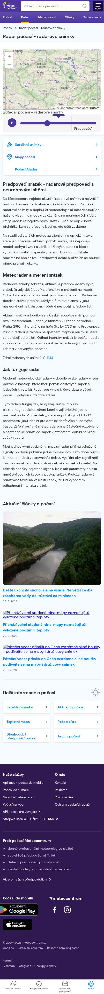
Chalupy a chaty (45, 966)
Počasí (7, 17)
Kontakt (60, 783)
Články (69, 17)
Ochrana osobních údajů (72, 804)
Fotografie (24, 966)
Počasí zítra (67, 721)
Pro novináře (64, 797)
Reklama (61, 790)
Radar (25, 17)
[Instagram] (67, 914)
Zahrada (9, 966)
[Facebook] (55, 914)
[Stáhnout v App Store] (17, 924)
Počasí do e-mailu (16, 790)
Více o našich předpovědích (25, 879)
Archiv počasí (69, 736)
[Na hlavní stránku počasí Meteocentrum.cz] (10, 6)
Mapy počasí (46, 17)
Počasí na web (13, 804)
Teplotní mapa (18, 721)
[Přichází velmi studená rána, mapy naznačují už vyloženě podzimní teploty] (52, 615)
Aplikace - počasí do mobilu (23, 783)
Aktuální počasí (70, 707)
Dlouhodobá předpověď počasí (21, 736)
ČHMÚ (48, 358)
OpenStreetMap (71, 108)
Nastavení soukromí (30, 948)
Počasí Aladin (26, 169)
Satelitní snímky (28, 144)
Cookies (8, 948)
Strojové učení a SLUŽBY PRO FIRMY (29, 819)
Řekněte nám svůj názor (63, 948)
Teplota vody (92, 17)
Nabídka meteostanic (18, 797)
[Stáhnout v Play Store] (17, 909)
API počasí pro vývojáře (20, 812)
